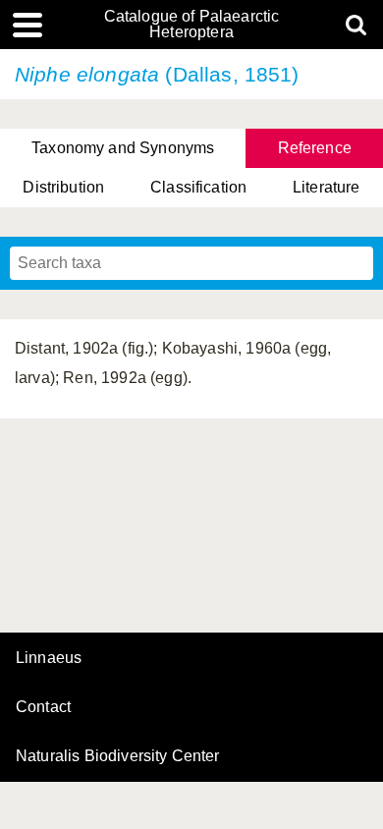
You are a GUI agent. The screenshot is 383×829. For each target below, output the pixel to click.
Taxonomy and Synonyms (122, 147)
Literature (326, 187)
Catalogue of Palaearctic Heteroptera (192, 24)
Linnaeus (49, 658)
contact (43, 706)
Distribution (63, 187)
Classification (198, 187)
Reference (315, 147)
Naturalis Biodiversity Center (118, 756)
